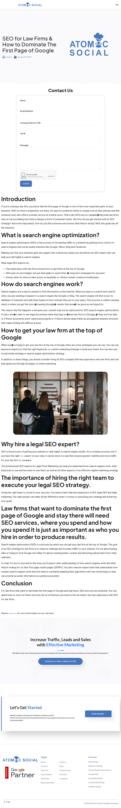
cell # (22, 133)
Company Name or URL (30, 123)
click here (12, 613)
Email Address (26, 111)
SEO (22, 456)
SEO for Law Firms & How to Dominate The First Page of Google (29, 44)
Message (24, 145)
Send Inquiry (98, 714)
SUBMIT (26, 184)
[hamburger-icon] (117, 5)
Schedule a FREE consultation (60, 661)
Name (23, 100)
